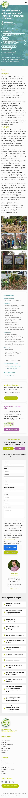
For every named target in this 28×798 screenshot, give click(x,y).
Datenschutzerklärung (9, 539)
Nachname (7, 474)
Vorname (6, 468)
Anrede (6, 462)
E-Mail (5, 481)
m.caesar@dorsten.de (14, 366)
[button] (26, 2)
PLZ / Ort (6, 500)
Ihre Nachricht (7, 507)
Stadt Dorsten (10, 375)
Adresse (6, 494)
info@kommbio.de (14, 588)
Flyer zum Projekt (12, 368)
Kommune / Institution (9, 487)
